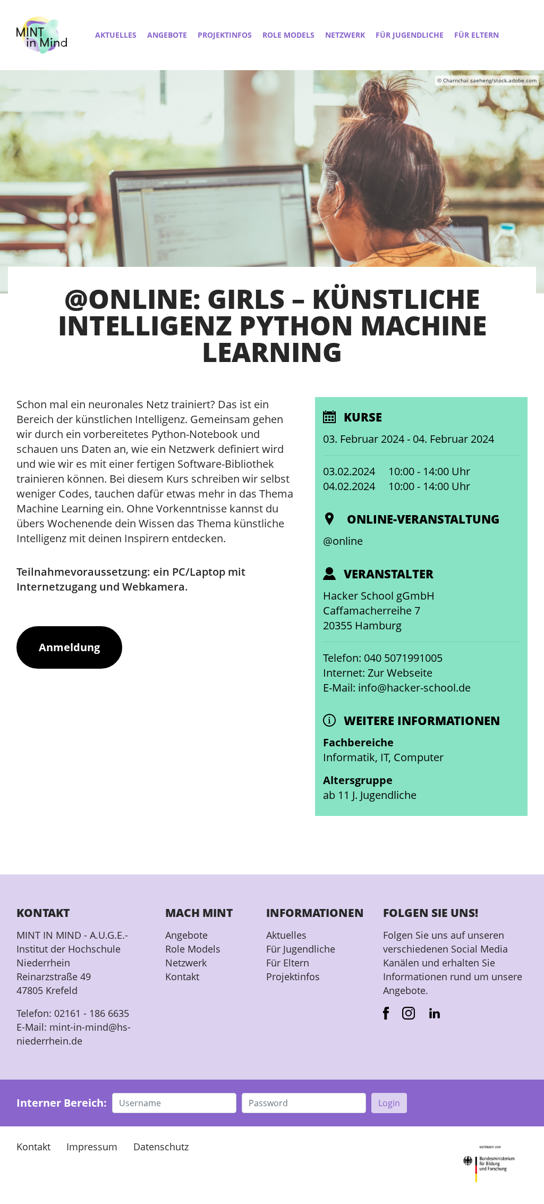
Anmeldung (69, 647)
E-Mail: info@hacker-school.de (397, 687)
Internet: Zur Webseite (377, 673)
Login (389, 1103)
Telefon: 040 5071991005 (383, 658)
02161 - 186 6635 (91, 1013)
